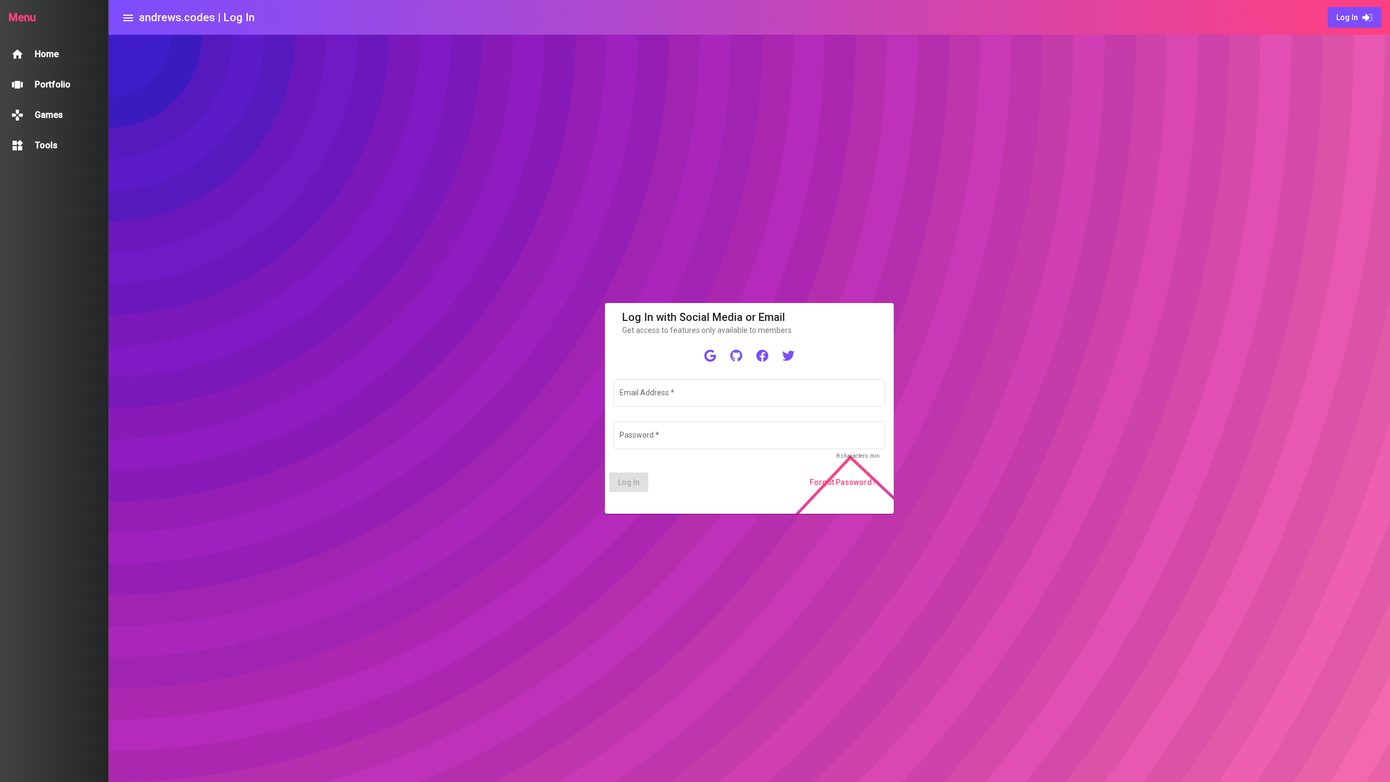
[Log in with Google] (710, 355)
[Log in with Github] (736, 355)
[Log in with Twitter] (788, 355)
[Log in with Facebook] (762, 355)
